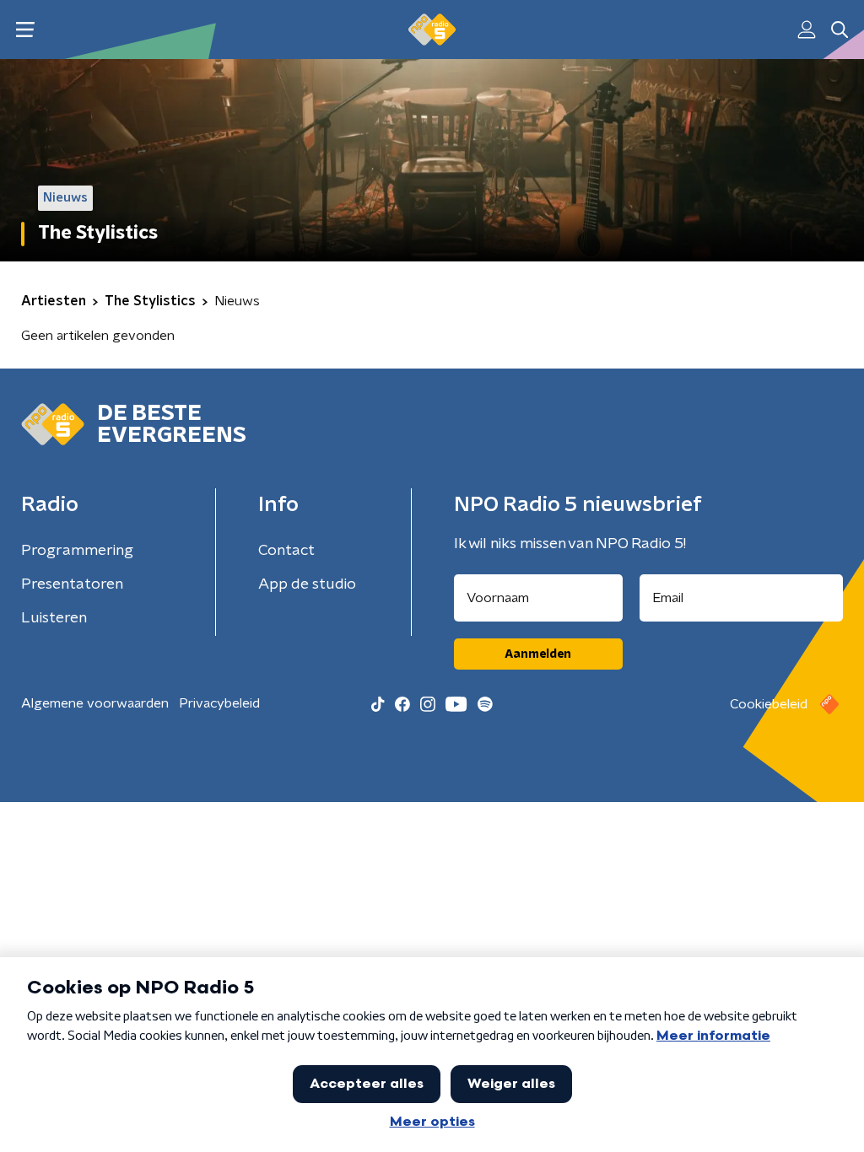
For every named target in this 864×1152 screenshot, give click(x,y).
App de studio (307, 584)
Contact (286, 550)
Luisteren (54, 618)
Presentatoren (72, 584)
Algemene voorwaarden (95, 703)
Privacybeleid (219, 703)
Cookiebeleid (768, 704)
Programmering (77, 550)
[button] (24, 30)
